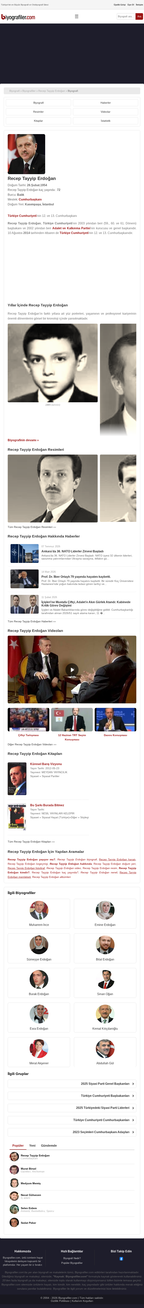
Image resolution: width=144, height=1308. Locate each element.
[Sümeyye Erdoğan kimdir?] (39, 945)
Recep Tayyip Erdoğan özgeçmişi (28, 863)
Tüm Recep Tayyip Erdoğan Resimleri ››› (32, 526)
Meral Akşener (39, 1063)
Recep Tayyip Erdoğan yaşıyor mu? (31, 859)
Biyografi (38, 102)
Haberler (105, 102)
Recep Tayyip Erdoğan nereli (99, 872)
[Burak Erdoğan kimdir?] (39, 980)
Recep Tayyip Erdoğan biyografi (77, 859)
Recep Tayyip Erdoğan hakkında (71, 863)
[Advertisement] (72, 53)
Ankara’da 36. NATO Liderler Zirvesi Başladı (72, 551)
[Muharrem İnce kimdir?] (39, 911)
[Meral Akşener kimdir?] (39, 1049)
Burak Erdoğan (39, 994)
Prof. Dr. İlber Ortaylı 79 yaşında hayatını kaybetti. (76, 576)
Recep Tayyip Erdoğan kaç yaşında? (55, 872)
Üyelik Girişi (120, 5)
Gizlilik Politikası (60, 1300)
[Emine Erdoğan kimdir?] (105, 911)
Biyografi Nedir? (72, 1258)
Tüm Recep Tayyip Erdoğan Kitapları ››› (31, 841)
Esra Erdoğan (39, 1028)
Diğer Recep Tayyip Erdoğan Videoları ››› (32, 744)
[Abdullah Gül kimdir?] (105, 1049)
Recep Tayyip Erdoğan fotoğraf (26, 868)
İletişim (139, 5)
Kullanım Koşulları (82, 1300)
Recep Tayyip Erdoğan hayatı (117, 859)
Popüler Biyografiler (71, 1263)
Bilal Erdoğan (105, 959)
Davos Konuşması (115, 735)
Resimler (38, 111)
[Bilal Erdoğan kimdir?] (105, 945)
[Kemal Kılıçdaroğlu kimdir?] (105, 1015)
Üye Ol (131, 5)
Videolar (105, 111)
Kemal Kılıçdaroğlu (105, 1028)
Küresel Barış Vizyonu (46, 764)
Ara (139, 16)
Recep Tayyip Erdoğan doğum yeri (115, 863)
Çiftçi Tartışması (28, 735)
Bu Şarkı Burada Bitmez (47, 805)
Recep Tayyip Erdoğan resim (100, 868)
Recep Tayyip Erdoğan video (63, 868)
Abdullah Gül (105, 1063)
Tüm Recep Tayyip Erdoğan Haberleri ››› (32, 621)
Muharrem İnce (39, 924)
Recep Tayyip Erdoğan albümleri (51, 876)
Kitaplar (38, 120)
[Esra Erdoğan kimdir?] (39, 1015)
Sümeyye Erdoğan (39, 959)
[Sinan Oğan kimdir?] (105, 980)
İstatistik (105, 120)
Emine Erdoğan (105, 924)
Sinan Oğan (105, 994)
